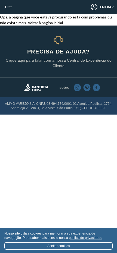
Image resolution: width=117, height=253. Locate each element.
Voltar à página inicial (45, 22)
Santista (8, 7)
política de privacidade (85, 238)
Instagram (77, 87)
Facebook (96, 87)
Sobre (64, 87)
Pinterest (87, 87)
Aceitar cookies (58, 246)
